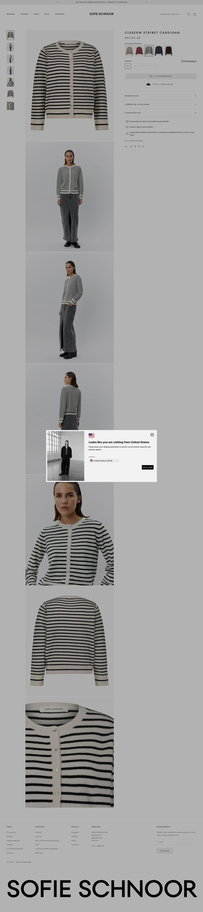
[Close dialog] (151, 425)
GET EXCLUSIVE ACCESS (128, 475)
